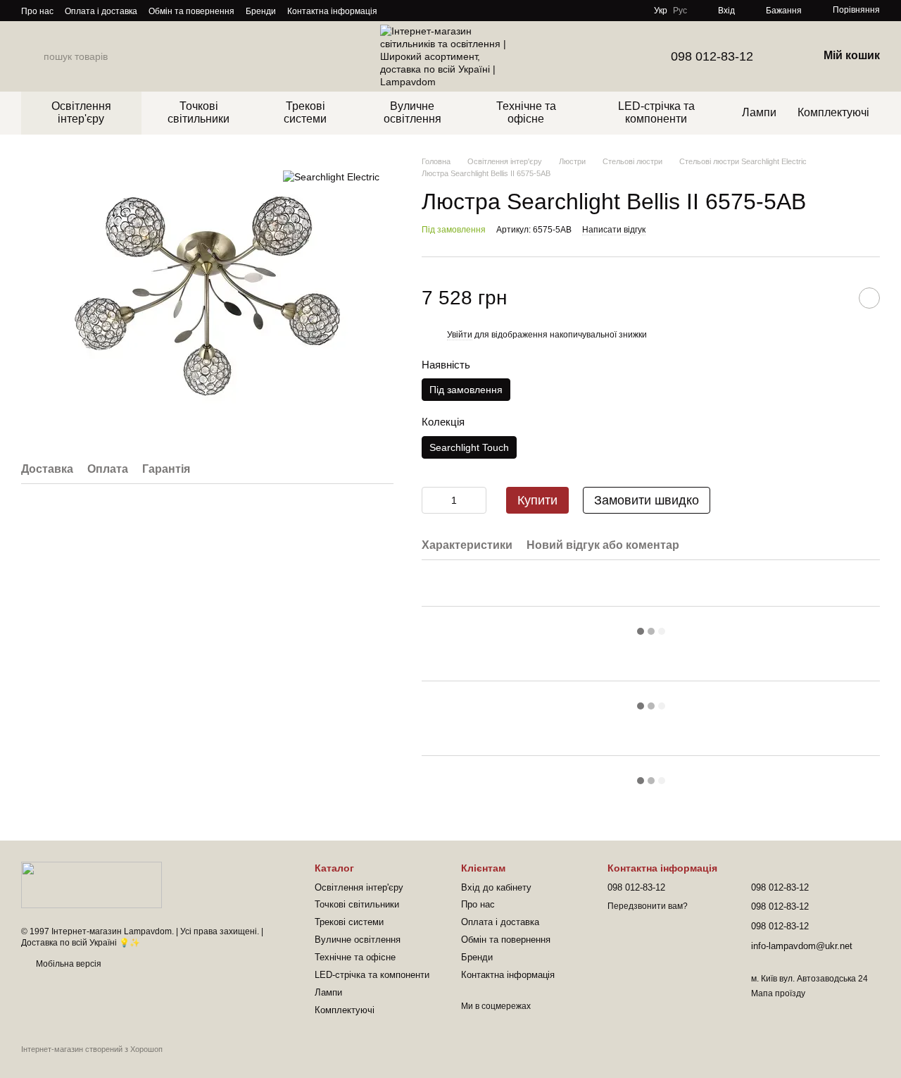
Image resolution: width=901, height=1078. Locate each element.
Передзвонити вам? (647, 906)
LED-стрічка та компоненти (656, 112)
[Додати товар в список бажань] (869, 298)
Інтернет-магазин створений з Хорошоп (92, 1049)
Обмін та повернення (191, 11)
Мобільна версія (67, 964)
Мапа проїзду (778, 993)
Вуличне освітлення (412, 112)
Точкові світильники (198, 112)
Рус (680, 10)
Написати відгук (613, 230)
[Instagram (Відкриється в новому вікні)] (397, 10)
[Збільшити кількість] (476, 500)
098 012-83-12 (712, 56)
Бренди (261, 11)
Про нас (37, 11)
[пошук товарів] (32, 56)
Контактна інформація (332, 11)
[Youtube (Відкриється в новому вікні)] (447, 10)
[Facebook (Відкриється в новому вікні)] (430, 10)
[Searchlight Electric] (331, 176)
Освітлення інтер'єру (81, 112)
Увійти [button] (459, 335)
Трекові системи (305, 112)
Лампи (759, 112)
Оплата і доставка (101, 11)
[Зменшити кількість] (432, 500)
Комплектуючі (833, 112)
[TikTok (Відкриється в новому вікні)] (414, 10)
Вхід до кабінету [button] (496, 887)
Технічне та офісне (526, 112)
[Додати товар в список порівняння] (834, 298)
